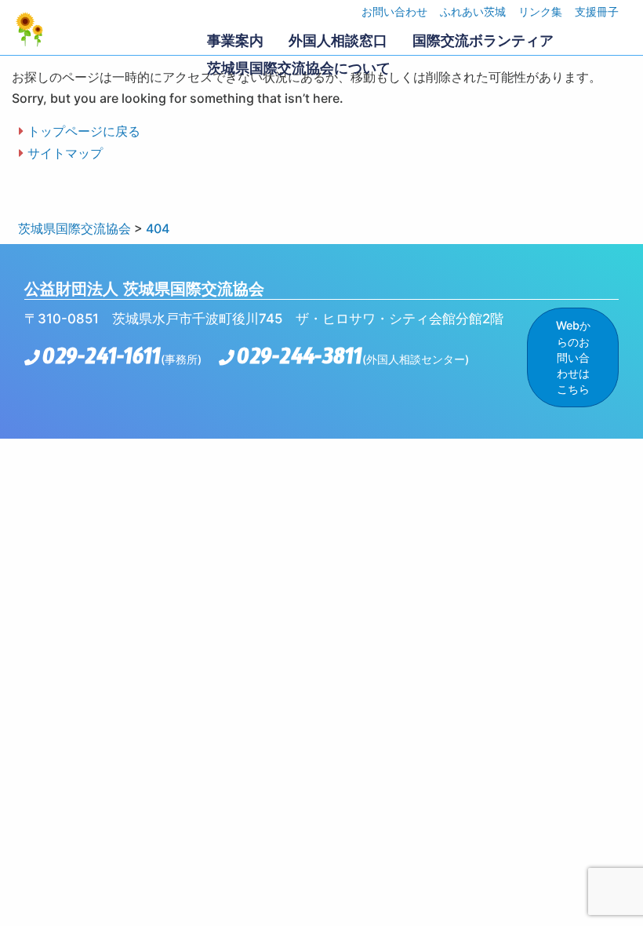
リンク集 (540, 11)
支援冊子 (597, 11)
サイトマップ (65, 153)
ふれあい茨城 (473, 11)
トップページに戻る (83, 131)
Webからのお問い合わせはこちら (573, 357)
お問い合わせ (394, 11)
